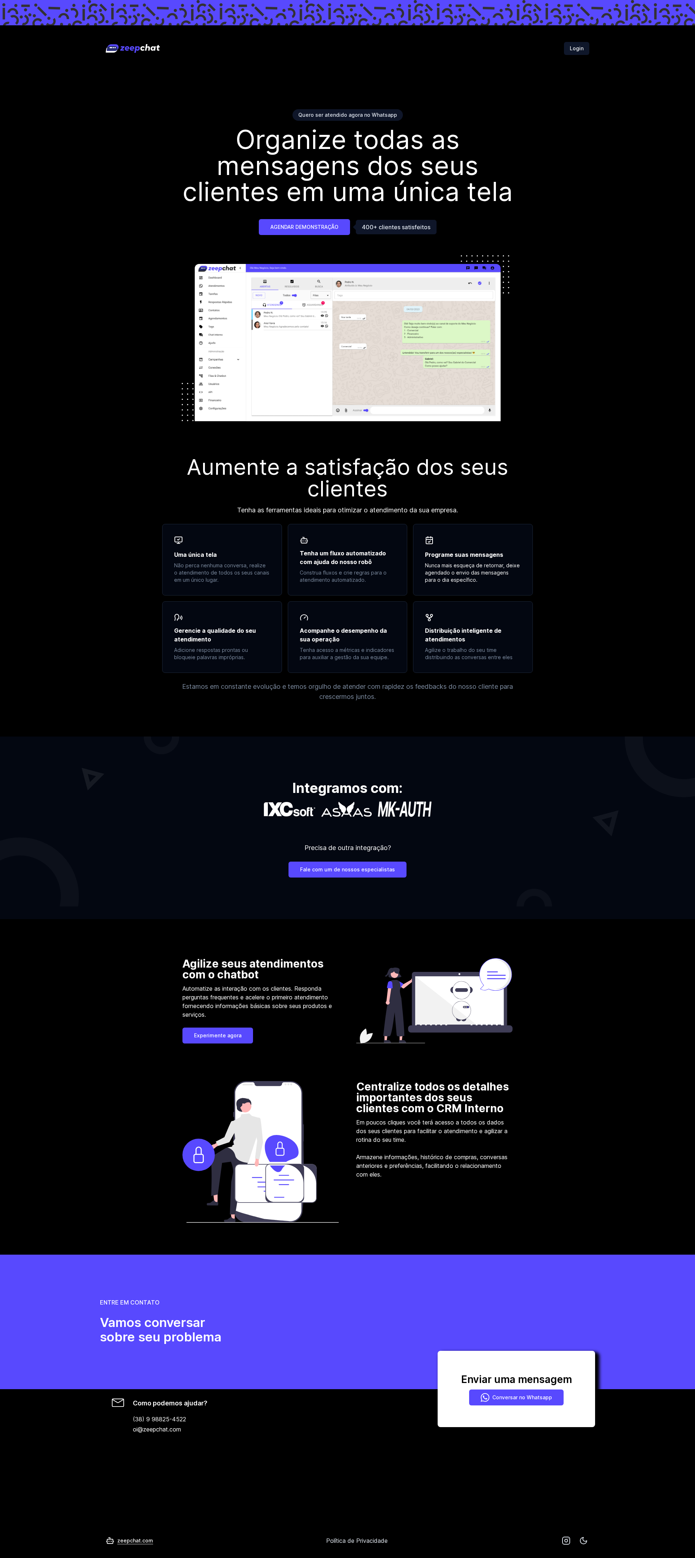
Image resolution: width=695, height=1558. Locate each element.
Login (577, 48)
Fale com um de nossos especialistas (347, 869)
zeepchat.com (135, 1540)
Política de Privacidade (357, 1540)
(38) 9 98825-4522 (159, 1419)
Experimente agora (217, 1035)
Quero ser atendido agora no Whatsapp (347, 115)
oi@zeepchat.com (157, 1429)
